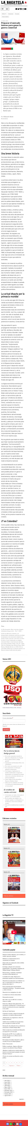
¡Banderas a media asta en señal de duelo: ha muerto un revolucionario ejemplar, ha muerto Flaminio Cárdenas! (14, 1052)
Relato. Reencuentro (8, 1044)
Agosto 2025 (7, 1095)
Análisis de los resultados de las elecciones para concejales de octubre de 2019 (13, 1022)
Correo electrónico (7, 718)
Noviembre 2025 (8, 1092)
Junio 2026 (7, 1082)
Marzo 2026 (7, 1087)
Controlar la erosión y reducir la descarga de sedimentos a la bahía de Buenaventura (13, 1014)
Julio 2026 (7, 1080)
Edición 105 (7, 824)
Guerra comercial (5, 16)
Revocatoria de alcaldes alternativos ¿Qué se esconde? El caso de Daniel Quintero (13, 1040)
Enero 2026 (7, 1089)
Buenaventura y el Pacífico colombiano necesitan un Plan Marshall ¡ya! (12, 973)
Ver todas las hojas (9, 809)
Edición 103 (7, 848)
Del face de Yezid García (9, 1011)
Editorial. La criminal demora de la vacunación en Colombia (11, 959)
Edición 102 (7, 872)
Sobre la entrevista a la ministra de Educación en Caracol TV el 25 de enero (14, 1030)
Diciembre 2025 (8, 1090)
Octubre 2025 (7, 1094)
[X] (14, 1124)
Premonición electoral (8, 997)
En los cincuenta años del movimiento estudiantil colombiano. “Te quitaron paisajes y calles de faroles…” (14, 988)
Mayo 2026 (7, 1084)
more (4, 1070)
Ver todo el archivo (8, 1104)
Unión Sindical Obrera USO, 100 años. (12, 707)
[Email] (17, 1124)
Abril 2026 (7, 1085)
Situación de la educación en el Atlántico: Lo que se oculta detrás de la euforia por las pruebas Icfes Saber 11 (13, 982)
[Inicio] (14, 3)
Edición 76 (4, 13)
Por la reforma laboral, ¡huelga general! (12, 752)
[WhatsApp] (11, 1124)
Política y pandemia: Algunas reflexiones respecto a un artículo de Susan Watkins (12, 1047)
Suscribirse (6, 729)
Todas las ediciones (8, 896)
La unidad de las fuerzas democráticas (12, 994)
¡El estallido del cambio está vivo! (10, 791)
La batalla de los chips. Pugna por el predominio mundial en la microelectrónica (13, 977)
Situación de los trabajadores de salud (12, 992)
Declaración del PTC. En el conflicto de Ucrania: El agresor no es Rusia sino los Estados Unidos (12, 1035)
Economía (17, 13)
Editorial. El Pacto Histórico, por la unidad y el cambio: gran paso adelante (14, 955)
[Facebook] (7, 1124)
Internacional (10, 13)
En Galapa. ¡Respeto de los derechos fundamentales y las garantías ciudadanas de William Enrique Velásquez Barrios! (13, 968)
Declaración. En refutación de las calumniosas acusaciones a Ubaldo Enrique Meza (14, 1026)
